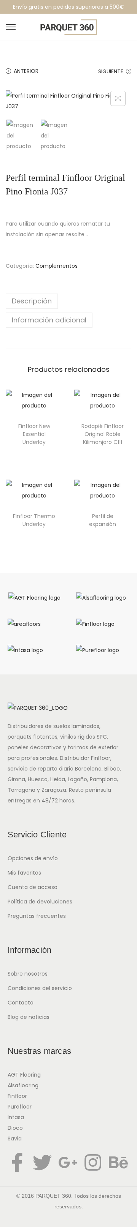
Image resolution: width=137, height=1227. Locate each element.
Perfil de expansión (102, 520)
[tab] (68, 301)
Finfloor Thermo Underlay (34, 520)
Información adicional (49, 320)
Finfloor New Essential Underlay (34, 434)
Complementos (56, 266)
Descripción (32, 301)
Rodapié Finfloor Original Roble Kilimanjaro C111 (102, 434)
